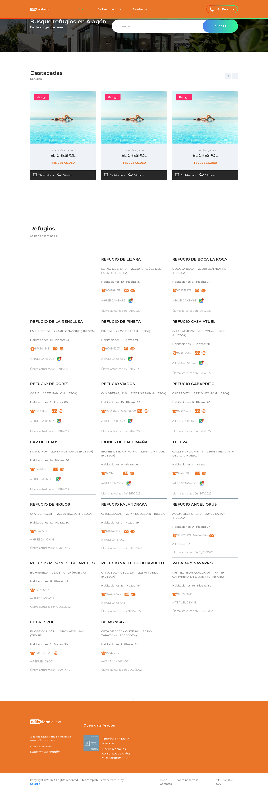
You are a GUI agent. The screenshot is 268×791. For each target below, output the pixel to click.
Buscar (220, 26)
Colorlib (35, 784)
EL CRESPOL (63, 155)
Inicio (83, 9)
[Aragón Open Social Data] (91, 743)
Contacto (140, 9)
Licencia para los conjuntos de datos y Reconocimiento (116, 753)
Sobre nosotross (187, 780)
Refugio (42, 97)
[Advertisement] (63, 282)
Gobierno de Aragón (45, 752)
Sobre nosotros (109, 9)
